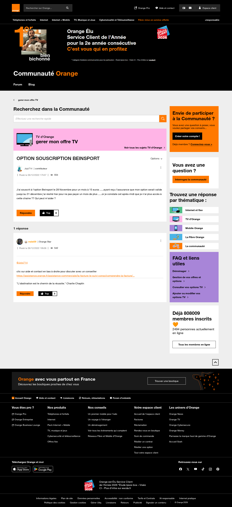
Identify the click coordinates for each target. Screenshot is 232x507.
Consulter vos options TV (188, 287)
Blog (31, 84)
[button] (160, 167)
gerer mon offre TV (28, 100)
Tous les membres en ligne (194, 344)
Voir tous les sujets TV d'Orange (143, 147)
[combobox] (86, 118)
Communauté (45, 73)
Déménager (179, 271)
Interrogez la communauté (190, 179)
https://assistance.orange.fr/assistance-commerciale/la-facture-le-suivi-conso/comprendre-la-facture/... (76, 275)
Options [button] (155, 158)
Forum (17, 84)
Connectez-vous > (201, 144)
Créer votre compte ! (187, 136)
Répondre (26, 212)
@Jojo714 (22, 262)
